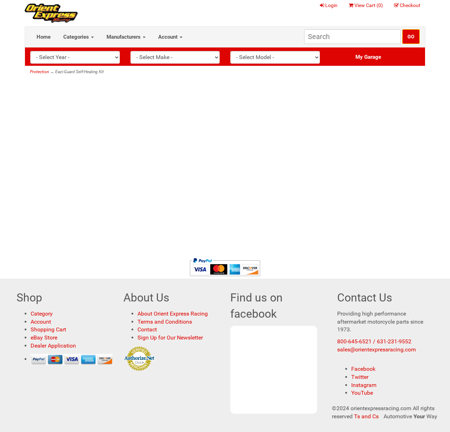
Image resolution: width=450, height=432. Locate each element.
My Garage (368, 57)
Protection (39, 71)
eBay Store (44, 337)
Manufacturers (124, 37)
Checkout (410, 5)
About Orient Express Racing (172, 313)
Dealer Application (53, 345)
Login (331, 5)
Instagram (364, 385)
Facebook (363, 369)
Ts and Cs (366, 416)
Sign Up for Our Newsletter (170, 337)
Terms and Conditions (164, 321)
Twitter (359, 377)
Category (42, 313)
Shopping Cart (48, 329)
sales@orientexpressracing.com (376, 349)
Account (168, 37)
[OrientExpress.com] (51, 12)
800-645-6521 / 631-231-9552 (374, 341)
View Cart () (368, 5)
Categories (76, 37)
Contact (147, 329)
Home (44, 37)
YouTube (362, 392)
